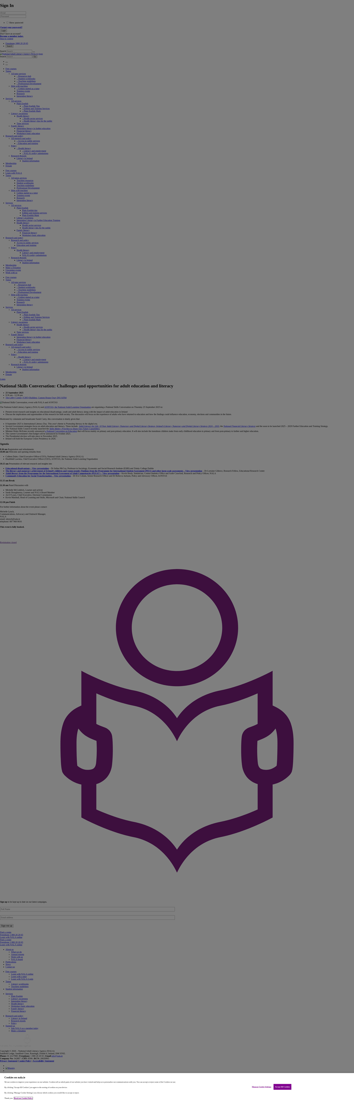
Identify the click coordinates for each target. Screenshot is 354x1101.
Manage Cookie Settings (261, 1087)
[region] (177, 1087)
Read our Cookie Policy (23, 1098)
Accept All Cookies (282, 1087)
